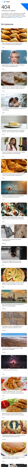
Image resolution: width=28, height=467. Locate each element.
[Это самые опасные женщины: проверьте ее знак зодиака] (14, 104)
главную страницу (17, 17)
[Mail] (4, 1)
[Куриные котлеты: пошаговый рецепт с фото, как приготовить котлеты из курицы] (14, 409)
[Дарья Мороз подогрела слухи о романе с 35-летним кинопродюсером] (14, 60)
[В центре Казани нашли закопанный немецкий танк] (14, 234)
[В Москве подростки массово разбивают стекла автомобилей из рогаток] (14, 191)
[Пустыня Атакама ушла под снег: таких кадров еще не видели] (14, 343)
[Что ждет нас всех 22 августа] (14, 365)
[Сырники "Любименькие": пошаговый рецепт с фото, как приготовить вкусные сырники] (14, 387)
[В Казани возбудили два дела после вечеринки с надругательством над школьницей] (14, 256)
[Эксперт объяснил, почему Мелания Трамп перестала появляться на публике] (14, 147)
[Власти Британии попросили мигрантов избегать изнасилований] (14, 300)
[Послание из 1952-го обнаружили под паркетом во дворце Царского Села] (14, 321)
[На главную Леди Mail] (7, 1)
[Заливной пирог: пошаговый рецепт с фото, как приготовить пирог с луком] (14, 452)
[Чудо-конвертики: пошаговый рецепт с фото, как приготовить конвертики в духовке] (14, 38)
